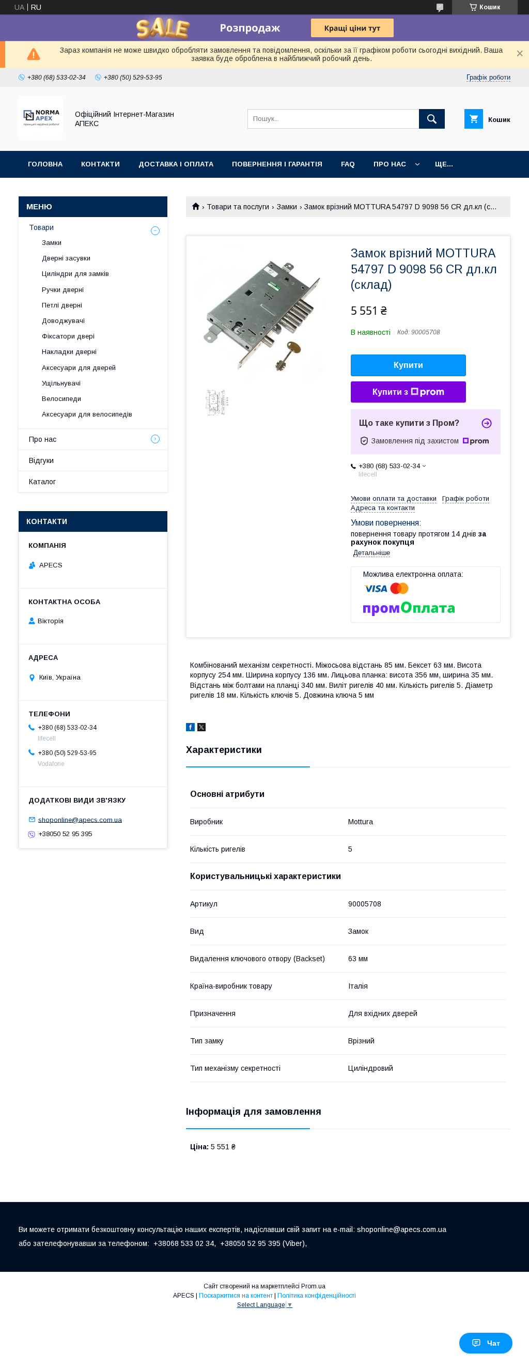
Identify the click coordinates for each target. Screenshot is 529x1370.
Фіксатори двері (68, 336)
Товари (41, 227)
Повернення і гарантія (277, 164)
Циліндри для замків (75, 274)
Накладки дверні (69, 352)
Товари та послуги (238, 207)
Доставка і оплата (175, 164)
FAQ (348, 164)
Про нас (390, 164)
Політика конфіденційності (316, 1295)
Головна (45, 164)
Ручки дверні (63, 290)
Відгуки (41, 460)
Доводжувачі (63, 321)
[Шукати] (432, 119)
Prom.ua (313, 1286)
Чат (493, 1343)
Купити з (390, 392)
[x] (201, 729)
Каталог (42, 482)
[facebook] (190, 729)
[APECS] (41, 137)
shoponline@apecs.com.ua (80, 819)
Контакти (100, 164)
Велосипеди (61, 399)
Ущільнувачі (61, 383)
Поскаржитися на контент (236, 1295)
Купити (408, 365)
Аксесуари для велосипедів (87, 414)
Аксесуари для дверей (79, 368)
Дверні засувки (66, 258)
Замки (287, 207)
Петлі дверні (62, 305)
